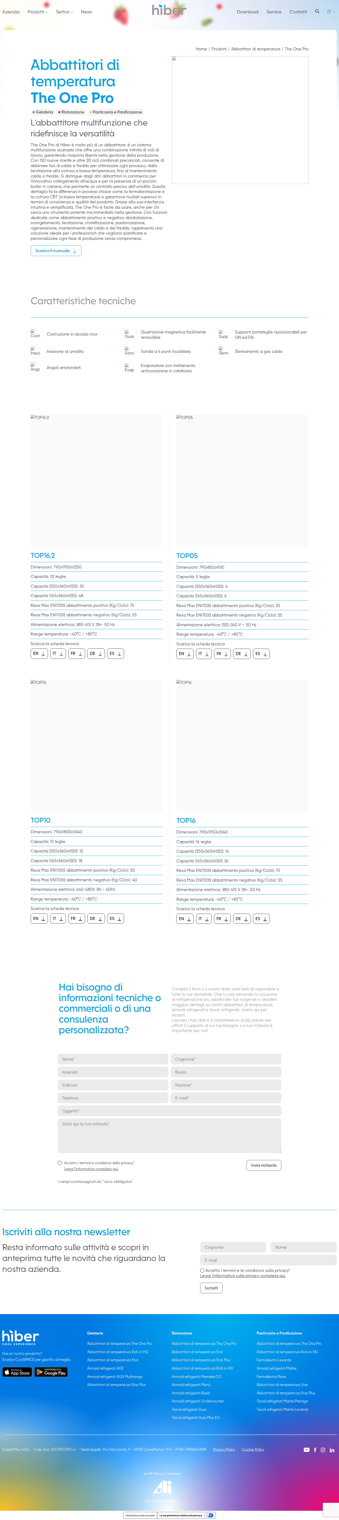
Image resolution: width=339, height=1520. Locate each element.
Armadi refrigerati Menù (191, 1384)
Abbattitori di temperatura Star (112, 1360)
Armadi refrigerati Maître (276, 1368)
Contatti (298, 12)
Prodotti (36, 12)
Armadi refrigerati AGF (105, 1368)
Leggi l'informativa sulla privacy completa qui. (243, 1275)
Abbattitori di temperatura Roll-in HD (118, 1351)
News (86, 12)
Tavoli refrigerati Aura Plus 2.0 (196, 1417)
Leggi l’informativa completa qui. (91, 1168)
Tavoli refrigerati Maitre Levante (282, 1409)
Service (274, 12)
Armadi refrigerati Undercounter (198, 1401)
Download (248, 12)
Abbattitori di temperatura (255, 48)
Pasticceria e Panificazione (279, 1333)
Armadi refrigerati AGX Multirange (114, 1376)
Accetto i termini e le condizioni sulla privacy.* (245, 1273)
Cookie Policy (253, 1449)
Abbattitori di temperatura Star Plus (116, 1384)
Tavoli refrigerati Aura (189, 1409)
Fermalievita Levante (274, 1360)
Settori (62, 12)
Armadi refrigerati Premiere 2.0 (196, 1376)
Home (201, 48)
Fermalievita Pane (271, 1376)
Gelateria (95, 1333)
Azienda (11, 12)
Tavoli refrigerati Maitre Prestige (282, 1401)
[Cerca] (317, 11)
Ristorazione (182, 1333)
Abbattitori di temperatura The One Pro (119, 1343)
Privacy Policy (224, 1449)
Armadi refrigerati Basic (191, 1393)
